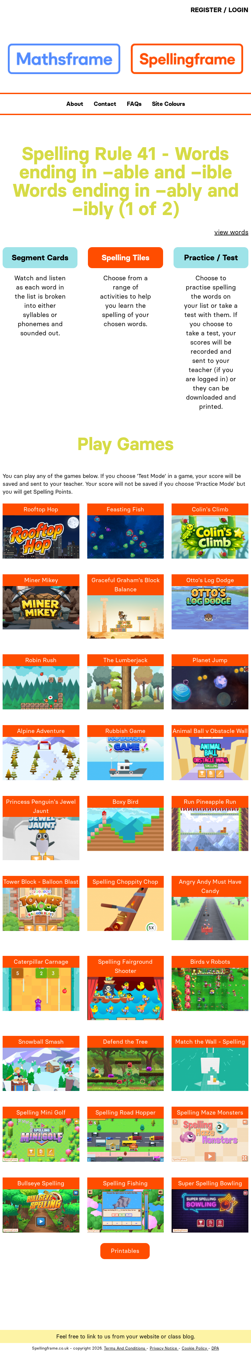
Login (238, 10)
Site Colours (168, 104)
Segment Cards (40, 257)
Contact (105, 104)
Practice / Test (211, 257)
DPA (215, 1348)
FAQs (134, 104)
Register (207, 10)
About (74, 104)
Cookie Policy (195, 1348)
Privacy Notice (164, 1348)
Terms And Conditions (125, 1348)
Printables (125, 1251)
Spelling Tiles (125, 257)
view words (231, 232)
